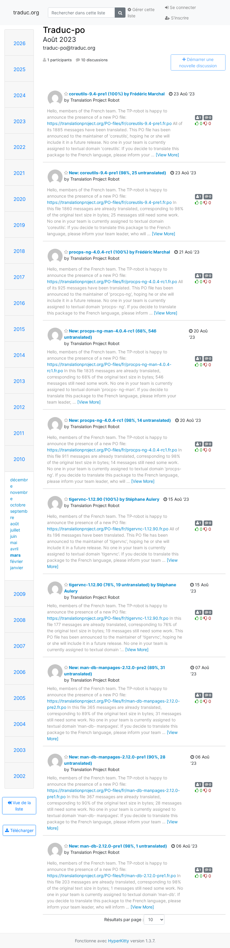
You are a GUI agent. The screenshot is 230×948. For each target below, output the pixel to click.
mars (15, 555)
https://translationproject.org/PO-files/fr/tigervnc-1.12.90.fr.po (107, 528)
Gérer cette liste (141, 12)
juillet (15, 529)
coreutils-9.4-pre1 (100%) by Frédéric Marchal (116, 93)
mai (13, 542)
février (16, 561)
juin (13, 536)
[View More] (167, 154)
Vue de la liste (21, 805)
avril (14, 548)
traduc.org (26, 12)
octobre (17, 504)
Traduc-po (64, 30)
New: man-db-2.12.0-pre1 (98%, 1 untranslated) (117, 845)
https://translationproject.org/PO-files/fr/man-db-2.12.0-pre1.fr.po (111, 875)
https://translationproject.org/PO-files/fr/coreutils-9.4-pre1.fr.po (109, 123)
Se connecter (182, 7)
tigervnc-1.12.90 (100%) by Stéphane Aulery (113, 499)
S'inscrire (179, 17)
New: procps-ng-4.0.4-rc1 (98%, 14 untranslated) (119, 420)
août (14, 523)
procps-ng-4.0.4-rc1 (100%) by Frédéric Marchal (119, 251)
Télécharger (21, 830)
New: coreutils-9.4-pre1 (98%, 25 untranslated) (117, 172)
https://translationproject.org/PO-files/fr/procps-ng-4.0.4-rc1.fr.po (112, 281)
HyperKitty (118, 940)
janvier (16, 567)
